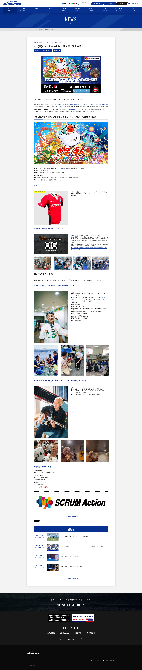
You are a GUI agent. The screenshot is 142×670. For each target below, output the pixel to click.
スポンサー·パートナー (85, 3)
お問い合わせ (105, 661)
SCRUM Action (47, 50)
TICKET (111, 3)
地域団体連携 (57, 50)
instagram (67, 3)
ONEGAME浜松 (62, 107)
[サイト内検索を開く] (129, 3)
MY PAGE (98, 3)
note (76, 3)
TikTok (69, 3)
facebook (63, 3)
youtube (74, 3)
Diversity (38, 50)
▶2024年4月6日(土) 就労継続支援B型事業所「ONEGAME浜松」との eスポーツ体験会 (89, 248)
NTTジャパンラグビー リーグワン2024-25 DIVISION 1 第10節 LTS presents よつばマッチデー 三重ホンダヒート (77, 104)
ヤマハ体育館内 (60, 168)
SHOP (122, 3)
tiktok (73, 605)
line (72, 3)
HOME (28, 29)
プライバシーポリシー (95, 661)
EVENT (47, 42)
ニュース (33, 29)
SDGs (56, 42)
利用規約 (112, 661)
